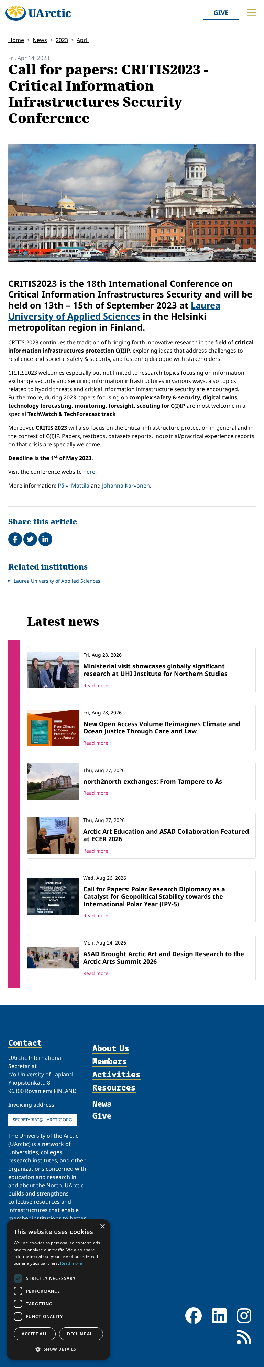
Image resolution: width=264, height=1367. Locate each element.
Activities (116, 1074)
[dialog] (58, 1289)
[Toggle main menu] (251, 12)
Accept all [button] (34, 1334)
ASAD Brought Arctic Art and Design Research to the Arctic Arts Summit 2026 (163, 958)
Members (109, 1061)
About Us (110, 1048)
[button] (58, 1349)
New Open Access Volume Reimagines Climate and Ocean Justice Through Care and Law (161, 727)
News (40, 40)
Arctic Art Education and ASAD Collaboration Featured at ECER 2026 (166, 835)
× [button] (102, 1226)
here (89, 472)
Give (221, 12)
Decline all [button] (81, 1334)
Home (16, 40)
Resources (114, 1088)
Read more (95, 685)
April (83, 40)
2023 (62, 40)
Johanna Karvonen (126, 485)
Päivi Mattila (73, 485)
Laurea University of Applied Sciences (114, 310)
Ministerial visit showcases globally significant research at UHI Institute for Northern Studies (155, 670)
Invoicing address (31, 1104)
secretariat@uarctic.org (42, 1120)
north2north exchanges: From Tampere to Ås (152, 781)
